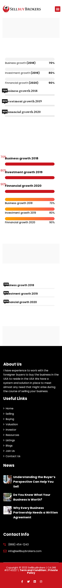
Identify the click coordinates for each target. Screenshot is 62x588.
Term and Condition (33, 570)
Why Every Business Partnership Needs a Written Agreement (35, 512)
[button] (57, 9)
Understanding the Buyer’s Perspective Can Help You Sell (34, 482)
